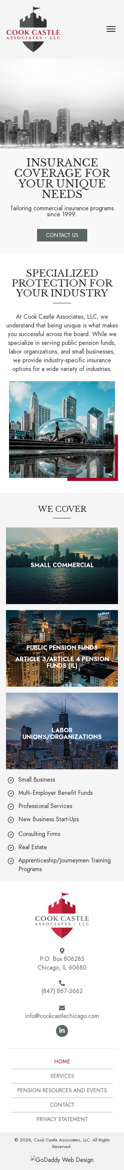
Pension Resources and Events (62, 1090)
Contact (62, 1105)
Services (62, 1076)
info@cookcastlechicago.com (62, 1016)
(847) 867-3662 (62, 991)
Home (62, 1061)
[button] (62, 235)
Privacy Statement (62, 1119)
